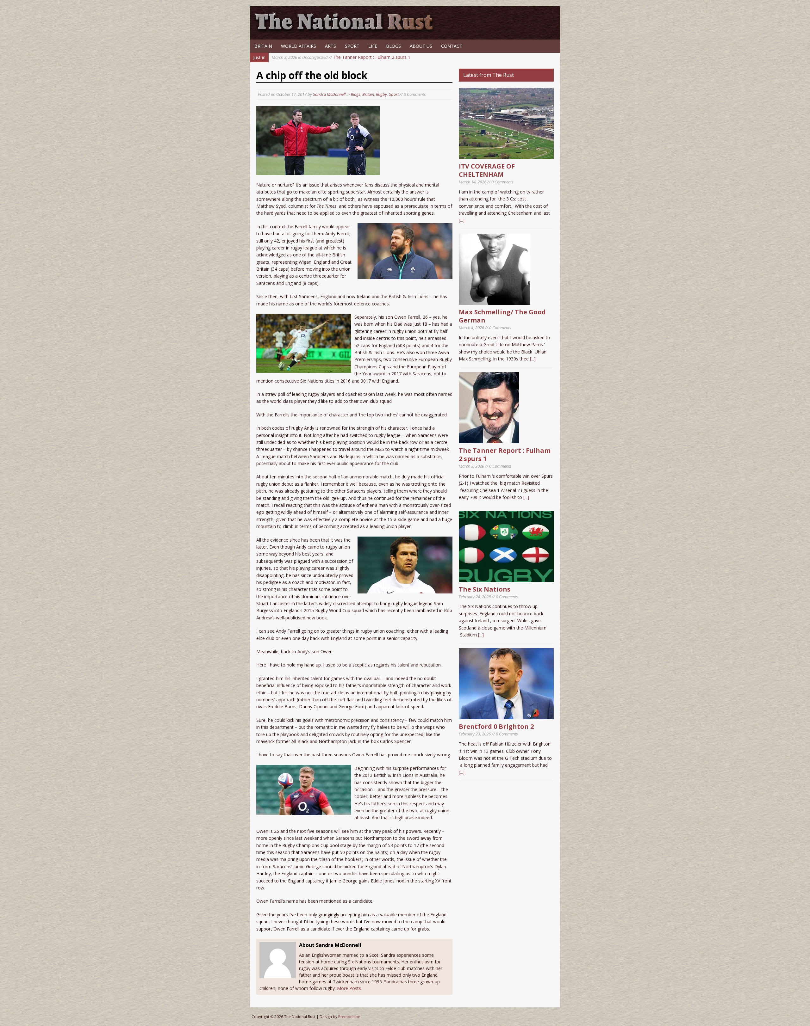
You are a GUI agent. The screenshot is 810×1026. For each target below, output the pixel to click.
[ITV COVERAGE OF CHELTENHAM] (506, 155)
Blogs (393, 46)
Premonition (349, 1016)
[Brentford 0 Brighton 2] (506, 716)
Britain (263, 46)
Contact (451, 46)
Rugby (381, 94)
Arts (330, 46)
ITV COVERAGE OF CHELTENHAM (487, 170)
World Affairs (298, 46)
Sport (352, 46)
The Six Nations (484, 589)
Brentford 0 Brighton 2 (496, 726)
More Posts (349, 988)
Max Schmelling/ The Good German (502, 316)
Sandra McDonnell (329, 94)
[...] (461, 220)
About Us (421, 46)
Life (372, 46)
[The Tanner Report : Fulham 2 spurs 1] (489, 440)
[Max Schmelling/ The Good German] (494, 301)
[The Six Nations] (506, 578)
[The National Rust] (346, 31)
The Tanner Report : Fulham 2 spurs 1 (341, 57)
